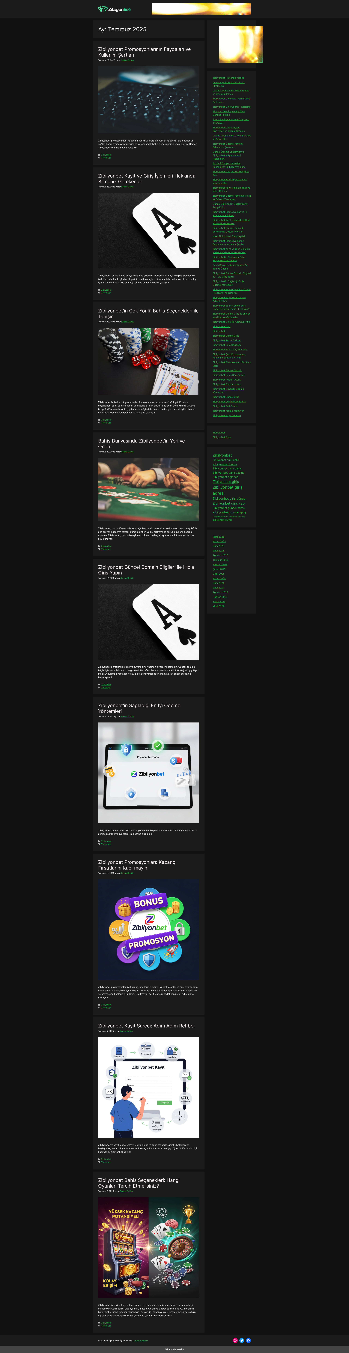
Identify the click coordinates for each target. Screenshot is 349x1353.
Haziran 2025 (220, 564)
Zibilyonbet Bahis (225, 464)
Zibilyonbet (106, 155)
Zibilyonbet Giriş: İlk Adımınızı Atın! (232, 321)
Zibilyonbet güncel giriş (229, 512)
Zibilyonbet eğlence (225, 477)
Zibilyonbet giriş (226, 482)
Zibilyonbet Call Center (225, 406)
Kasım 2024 (219, 578)
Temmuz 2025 (220, 560)
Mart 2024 (218, 606)
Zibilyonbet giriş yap (229, 503)
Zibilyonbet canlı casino (229, 472)
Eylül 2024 (218, 587)
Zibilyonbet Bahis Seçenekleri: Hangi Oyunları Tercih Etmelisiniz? (139, 1183)
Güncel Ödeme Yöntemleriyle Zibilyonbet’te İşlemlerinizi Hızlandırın (228, 155)
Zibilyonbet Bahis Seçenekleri (229, 375)
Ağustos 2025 (220, 555)
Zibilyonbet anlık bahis (226, 460)
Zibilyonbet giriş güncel (229, 498)
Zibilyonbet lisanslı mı (220, 516)
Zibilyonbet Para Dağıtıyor (227, 345)
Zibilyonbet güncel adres (229, 508)
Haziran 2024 (220, 597)
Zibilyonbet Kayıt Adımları (227, 415)
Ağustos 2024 (220, 592)
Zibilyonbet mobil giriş (237, 516)
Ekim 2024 (218, 583)
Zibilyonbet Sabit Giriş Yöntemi (230, 349)
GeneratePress (141, 1340)
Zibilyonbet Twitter (222, 519)
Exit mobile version (174, 1349)
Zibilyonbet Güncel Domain (227, 370)
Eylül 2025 (218, 550)
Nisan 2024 (219, 601)
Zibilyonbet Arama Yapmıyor (228, 410)
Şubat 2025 (219, 569)
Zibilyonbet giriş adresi (228, 490)
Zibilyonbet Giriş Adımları (226, 384)
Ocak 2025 (219, 573)
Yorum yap (106, 158)
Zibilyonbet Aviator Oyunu (227, 379)
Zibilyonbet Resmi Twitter (227, 340)
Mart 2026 (218, 536)
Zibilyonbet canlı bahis (227, 468)
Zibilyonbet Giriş (222, 326)
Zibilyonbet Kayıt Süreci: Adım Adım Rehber (146, 1026)
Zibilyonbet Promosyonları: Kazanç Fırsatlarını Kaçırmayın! (136, 865)
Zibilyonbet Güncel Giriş (226, 335)
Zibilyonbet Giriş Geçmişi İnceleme (232, 106)
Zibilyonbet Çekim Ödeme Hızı (229, 401)
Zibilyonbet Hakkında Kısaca (228, 77)
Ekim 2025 (218, 546)
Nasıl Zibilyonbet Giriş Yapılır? (229, 236)
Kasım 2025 (219, 541)
